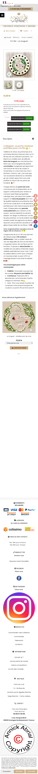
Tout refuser (19, 771)
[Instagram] (36, 222)
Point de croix (19, 684)
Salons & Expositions (19, 665)
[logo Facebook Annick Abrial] (19, 578)
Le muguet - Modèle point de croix (19, 336)
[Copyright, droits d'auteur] (36, 217)
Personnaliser (7, 771)
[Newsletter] (36, 213)
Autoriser (29, 118)
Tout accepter (31, 771)
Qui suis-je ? (19, 657)
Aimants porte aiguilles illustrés (19, 692)
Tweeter (7, 117)
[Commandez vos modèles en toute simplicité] (36, 204)
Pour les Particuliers (19, 709)
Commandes (19, 636)
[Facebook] (36, 226)
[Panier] (36, 200)
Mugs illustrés (13, 696)
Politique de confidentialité (8, 767)
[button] (18, 353)
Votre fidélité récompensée (21, 9)
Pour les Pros (20, 711)
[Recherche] (36, 209)
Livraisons (19, 644)
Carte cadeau (25, 696)
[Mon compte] (36, 196)
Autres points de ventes (19, 661)
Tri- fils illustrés (19, 688)
